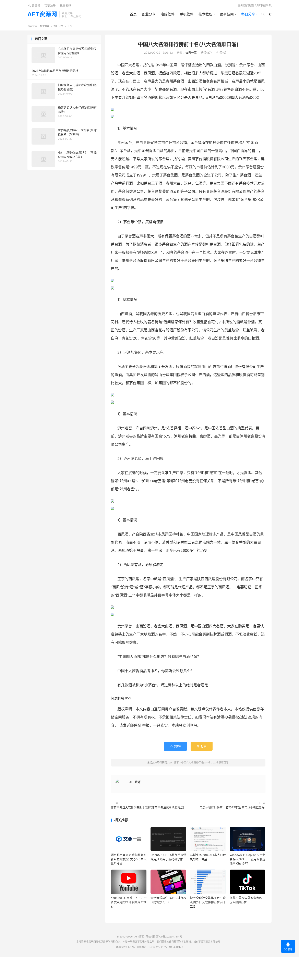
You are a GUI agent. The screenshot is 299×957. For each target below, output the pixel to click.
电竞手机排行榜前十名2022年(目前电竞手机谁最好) (232, 807)
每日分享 (248, 14)
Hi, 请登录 (33, 5)
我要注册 (50, 5)
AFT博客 (44, 26)
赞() (221, 52)
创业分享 (149, 14)
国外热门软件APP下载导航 (255, 5)
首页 (133, 14)
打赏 (201, 746)
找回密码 (65, 5)
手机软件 (186, 14)
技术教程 (205, 14)
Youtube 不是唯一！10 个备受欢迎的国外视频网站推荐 (128, 902)
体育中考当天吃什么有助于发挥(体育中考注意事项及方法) (147, 807)
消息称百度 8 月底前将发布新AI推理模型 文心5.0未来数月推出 (128, 859)
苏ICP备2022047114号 (169, 936)
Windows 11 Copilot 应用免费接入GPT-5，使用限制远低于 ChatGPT (247, 859)
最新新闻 (227, 14)
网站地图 (151, 936)
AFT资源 (135, 782)
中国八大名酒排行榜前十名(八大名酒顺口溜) (188, 44)
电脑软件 (168, 14)
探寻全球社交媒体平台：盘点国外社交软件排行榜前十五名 (208, 902)
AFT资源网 (42, 14)
